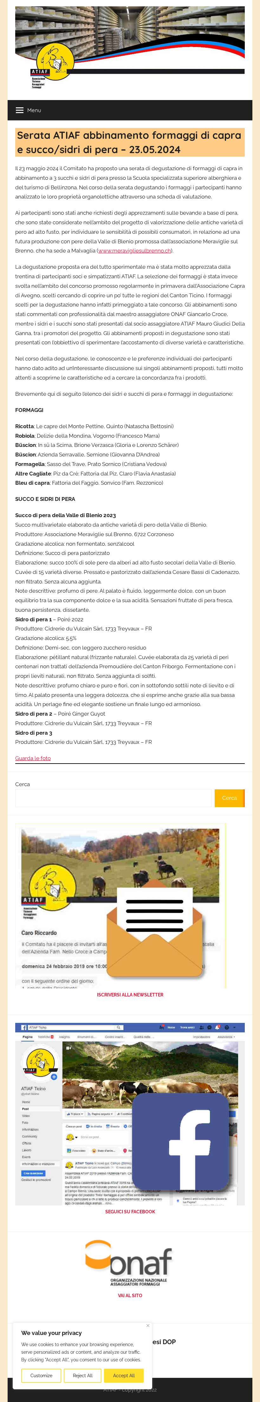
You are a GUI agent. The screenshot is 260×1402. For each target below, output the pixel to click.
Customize (41, 1375)
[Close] (147, 1325)
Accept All (124, 1375)
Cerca (22, 784)
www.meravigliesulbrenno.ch (134, 250)
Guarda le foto (33, 758)
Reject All (83, 1375)
